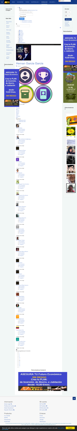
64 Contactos (21, 196)
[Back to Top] (74, 398)
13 (19, 361)
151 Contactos (22, 185)
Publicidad (7, 421)
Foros (27, 2)
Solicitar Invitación (8, 33)
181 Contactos (22, 331)
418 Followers (22, 130)
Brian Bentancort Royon (21, 150)
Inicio (13, 2)
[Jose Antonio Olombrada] (11, 88)
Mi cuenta (52, 2)
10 (19, 357)
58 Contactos (21, 174)
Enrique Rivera (19, 128)
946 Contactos (22, 309)
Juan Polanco (19, 161)
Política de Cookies (9, 406)
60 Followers (21, 288)
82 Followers (21, 198)
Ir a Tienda (7, 415)
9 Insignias (21, 311)
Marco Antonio (19, 274)
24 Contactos (21, 342)
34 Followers (21, 344)
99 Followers (21, 231)
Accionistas (20, 2)
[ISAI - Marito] (71, 159)
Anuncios (42, 417)
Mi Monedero (43, 408)
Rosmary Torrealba (20, 229)
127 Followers (22, 153)
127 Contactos (22, 151)
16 (19, 365)
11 (19, 359)
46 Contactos (21, 286)
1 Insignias (21, 177)
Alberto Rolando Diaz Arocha (22, 195)
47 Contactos (21, 275)
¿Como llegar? (7, 57)
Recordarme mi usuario (27, 20)
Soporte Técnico (8, 410)
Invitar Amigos (7, 37)
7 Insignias (21, 132)
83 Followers (21, 299)
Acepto (70, 428)
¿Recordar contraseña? (67, 25)
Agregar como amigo (20, 104)
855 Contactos (22, 140)
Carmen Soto (18, 307)
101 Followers (22, 209)
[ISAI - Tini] (71, 150)
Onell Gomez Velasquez (21, 206)
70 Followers (21, 175)
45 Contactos (21, 253)
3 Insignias (21, 165)
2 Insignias (21, 154)
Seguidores (22, 120)
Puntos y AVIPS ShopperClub (9, 46)
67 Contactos (21, 208)
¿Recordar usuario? (67, 22)
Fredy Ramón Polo (20, 330)
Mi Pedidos (43, 406)
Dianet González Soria (20, 341)
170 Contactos (22, 163)
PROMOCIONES (9, 50)
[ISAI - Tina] (71, 131)
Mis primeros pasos (9, 22)
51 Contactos (21, 264)
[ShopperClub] (7, 2)
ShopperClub (34, 2)
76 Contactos (21, 320)
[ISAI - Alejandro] (71, 188)
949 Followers (22, 310)
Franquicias (7, 419)
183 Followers (22, 332)
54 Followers (21, 254)
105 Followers (22, 243)
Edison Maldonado (20, 319)
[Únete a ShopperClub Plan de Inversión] (42, 381)
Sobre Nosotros (8, 408)
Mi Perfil (42, 404)
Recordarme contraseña (27, 22)
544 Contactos (22, 129)
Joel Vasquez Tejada (20, 240)
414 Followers (22, 142)
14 (19, 363)
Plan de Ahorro (7, 26)
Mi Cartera (42, 410)
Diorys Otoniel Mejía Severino (22, 285)
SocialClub (44, 2)
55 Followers (21, 276)
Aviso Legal (8, 30)
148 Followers (22, 186)
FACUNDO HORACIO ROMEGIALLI (23, 139)
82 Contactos (21, 230)
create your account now (32, 10)
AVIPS (6, 417)
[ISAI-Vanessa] (71, 140)
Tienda (41, 419)
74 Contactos (21, 297)
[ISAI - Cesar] (71, 169)
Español (62, 0)
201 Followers (22, 164)
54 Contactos (21, 241)
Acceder (21, 18)
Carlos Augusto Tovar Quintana (22, 184)
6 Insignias (21, 143)
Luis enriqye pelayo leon (21, 217)
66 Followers (21, 220)
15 (19, 364)
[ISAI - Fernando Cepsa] (71, 178)
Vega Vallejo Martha (20, 296)
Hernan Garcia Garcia (29, 63)
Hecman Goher (19, 262)
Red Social (43, 421)
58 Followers (21, 265)
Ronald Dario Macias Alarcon (22, 251)
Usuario (19, 66)
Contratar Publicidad (8, 41)
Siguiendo (22, 121)
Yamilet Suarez (19, 173)
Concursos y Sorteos (8, 53)
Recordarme (23, 16)
